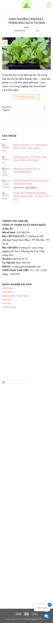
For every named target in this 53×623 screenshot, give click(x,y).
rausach (17, 119)
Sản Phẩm (7, 291)
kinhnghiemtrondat (21, 113)
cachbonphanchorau (19, 110)
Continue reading (27, 97)
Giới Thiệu (7, 288)
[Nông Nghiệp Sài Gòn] (26, 5)
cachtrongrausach (37, 110)
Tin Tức (6, 303)
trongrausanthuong (31, 119)
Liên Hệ (6, 299)
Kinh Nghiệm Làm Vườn (15, 295)
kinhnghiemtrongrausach (13, 116)
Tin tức (38, 16)
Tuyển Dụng (9, 307)
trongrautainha (9, 122)
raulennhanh (7, 119)
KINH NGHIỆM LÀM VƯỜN (22, 16)
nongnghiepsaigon (27, 33)
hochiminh (7, 113)
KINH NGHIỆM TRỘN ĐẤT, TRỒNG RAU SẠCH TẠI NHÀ (26, 20)
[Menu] (4, 5)
